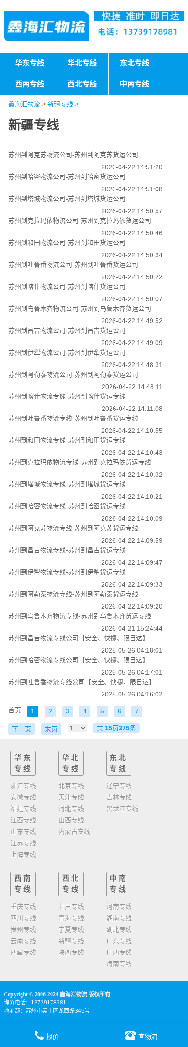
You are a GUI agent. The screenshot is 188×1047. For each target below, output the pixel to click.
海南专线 (119, 963)
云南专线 (23, 940)
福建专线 (23, 808)
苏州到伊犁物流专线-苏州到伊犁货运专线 (66, 572)
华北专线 (71, 763)
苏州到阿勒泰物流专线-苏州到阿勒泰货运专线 (73, 594)
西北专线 (71, 883)
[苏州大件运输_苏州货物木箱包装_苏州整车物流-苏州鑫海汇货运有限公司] (46, 26)
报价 (52, 1036)
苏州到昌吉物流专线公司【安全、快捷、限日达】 (78, 638)
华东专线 (23, 763)
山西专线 (71, 820)
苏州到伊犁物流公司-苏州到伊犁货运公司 (66, 352)
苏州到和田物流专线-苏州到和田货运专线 (66, 440)
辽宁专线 (119, 785)
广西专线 (119, 952)
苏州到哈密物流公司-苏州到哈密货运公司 (66, 176)
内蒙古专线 (74, 831)
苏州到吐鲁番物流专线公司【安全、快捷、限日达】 (81, 681)
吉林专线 (119, 797)
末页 (51, 729)
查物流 (147, 1036)
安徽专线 (23, 797)
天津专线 (71, 797)
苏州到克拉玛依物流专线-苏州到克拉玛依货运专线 (79, 462)
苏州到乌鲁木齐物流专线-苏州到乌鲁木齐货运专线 (79, 616)
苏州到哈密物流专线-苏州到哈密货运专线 (66, 506)
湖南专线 (119, 918)
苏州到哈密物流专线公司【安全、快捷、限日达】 (78, 660)
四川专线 (23, 918)
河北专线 (71, 808)
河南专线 (119, 906)
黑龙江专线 (122, 808)
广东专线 (119, 940)
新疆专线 (60, 104)
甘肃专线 (71, 906)
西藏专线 (23, 952)
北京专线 (71, 785)
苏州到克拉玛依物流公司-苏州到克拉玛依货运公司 (79, 220)
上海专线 (23, 854)
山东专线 (23, 831)
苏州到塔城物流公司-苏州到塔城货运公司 (66, 198)
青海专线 (71, 918)
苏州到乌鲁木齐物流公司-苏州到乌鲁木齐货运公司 (79, 308)
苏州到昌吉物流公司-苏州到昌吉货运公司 (66, 330)
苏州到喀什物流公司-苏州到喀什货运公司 (66, 286)
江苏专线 (23, 843)
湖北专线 (119, 929)
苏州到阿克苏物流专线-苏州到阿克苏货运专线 (73, 528)
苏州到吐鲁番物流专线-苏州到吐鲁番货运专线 (73, 418)
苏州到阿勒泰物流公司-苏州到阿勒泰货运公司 (73, 374)
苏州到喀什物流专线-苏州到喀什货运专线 (66, 396)
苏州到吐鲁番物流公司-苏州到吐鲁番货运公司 (73, 264)
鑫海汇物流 (24, 104)
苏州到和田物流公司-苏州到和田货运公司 (66, 242)
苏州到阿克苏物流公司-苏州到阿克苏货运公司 (73, 154)
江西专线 (23, 820)
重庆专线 (23, 906)
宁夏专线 (71, 929)
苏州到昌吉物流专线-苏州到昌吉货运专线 (66, 550)
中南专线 (119, 883)
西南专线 (23, 883)
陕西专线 (71, 952)
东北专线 (119, 763)
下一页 (21, 729)
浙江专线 (23, 785)
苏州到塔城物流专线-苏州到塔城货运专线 (66, 484)
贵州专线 (23, 929)
